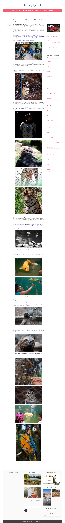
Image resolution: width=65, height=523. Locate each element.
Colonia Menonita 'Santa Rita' (51, 95)
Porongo (48, 132)
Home (13, 10)
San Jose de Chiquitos (50, 147)
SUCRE (48, 159)
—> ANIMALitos (49, 61)
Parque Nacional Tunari (50, 130)
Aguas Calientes (49, 76)
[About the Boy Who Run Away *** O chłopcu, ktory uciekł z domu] (47, 493)
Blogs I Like (45, 10)
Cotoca (48, 100)
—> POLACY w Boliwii (50, 73)
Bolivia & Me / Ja (18, 10)
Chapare (48, 86)
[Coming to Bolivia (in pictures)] (47, 501)
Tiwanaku (48, 166)
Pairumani (48, 125)
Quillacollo (48, 139)
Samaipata (48, 144)
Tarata (48, 161)
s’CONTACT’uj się (38, 10)
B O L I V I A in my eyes (32, 5)
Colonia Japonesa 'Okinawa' (51, 93)
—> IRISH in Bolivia (49, 68)
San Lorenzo (49, 149)
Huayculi (48, 108)
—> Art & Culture (49, 64)
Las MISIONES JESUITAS (50, 120)
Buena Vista (48, 81)
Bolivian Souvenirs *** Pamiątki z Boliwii (52, 36)
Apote (48, 78)
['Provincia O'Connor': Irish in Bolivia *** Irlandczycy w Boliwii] (56, 493)
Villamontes (48, 171)
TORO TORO (49, 169)
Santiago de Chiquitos (50, 157)
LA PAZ (48, 115)
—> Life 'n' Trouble (49, 71)
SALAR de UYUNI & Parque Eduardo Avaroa (53, 142)
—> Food (48, 66)
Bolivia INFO (51, 10)
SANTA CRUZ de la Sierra (50, 154)
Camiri (48, 83)
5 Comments (9, 25)
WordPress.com (41, 521)
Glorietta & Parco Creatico (50, 105)
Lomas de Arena (49, 122)
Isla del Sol (48, 110)
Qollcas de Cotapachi (50, 137)
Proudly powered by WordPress (26, 521)
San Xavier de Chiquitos (50, 152)
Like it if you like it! (13, 472)
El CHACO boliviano (50, 103)
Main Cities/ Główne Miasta (28, 10)
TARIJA (48, 164)
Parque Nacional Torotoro (50, 127)
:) (25, 510)
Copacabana (49, 98)
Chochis (48, 88)
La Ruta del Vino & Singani (50, 117)
